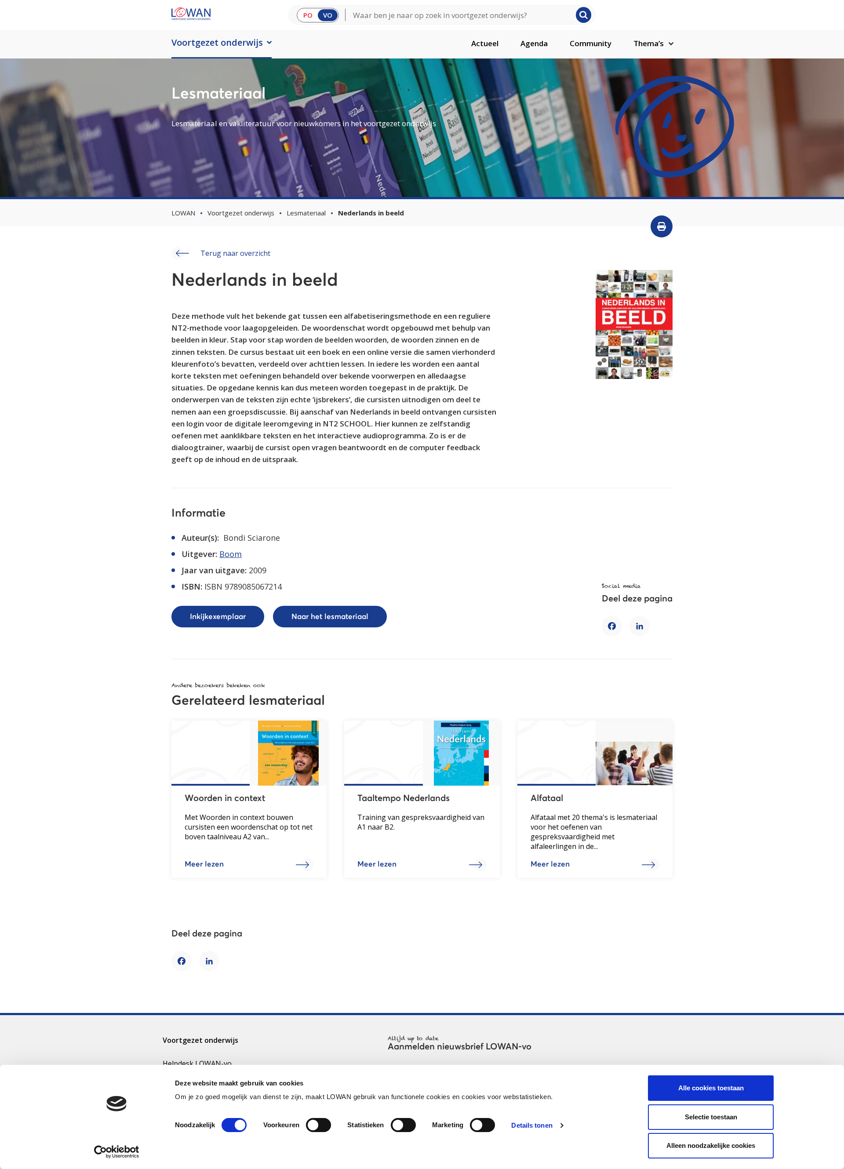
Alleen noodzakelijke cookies (710, 1145)
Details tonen (531, 1125)
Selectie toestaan (711, 1117)
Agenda (534, 43)
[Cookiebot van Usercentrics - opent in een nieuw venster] (116, 1151)
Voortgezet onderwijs (217, 42)
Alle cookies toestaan (711, 1088)
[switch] (318, 1125)
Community (590, 43)
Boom (230, 554)
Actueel (484, 43)
